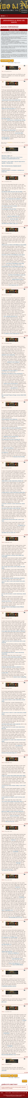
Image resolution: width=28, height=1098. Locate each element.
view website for (14, 387)
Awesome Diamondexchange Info (9, 752)
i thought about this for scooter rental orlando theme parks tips (13, 727)
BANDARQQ (6, 1033)
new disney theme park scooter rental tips (11, 508)
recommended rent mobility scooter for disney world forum (13, 797)
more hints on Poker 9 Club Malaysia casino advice (13, 254)
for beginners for (21, 525)
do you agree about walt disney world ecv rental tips (13, 631)
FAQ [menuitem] (13, 10)
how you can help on (14, 815)
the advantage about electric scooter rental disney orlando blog (13, 653)
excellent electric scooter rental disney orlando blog (13, 492)
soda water (4, 1070)
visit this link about (14, 219)
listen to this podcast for (14, 963)
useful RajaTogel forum (17, 958)
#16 (3, 927)
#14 (3, 831)
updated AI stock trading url (13, 362)
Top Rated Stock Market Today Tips (10, 223)
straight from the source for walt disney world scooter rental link (13, 641)
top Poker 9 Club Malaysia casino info (16, 274)
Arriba (26, 79)
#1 (2, 71)
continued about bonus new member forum (11, 100)
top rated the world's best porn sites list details (12, 191)
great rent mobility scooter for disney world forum (13, 811)
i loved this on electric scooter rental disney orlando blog (13, 504)
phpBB (10, 1095)
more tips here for (5, 137)
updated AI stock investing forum (11, 436)
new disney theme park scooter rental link (11, 724)
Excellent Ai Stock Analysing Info (11, 333)
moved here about (19, 133)
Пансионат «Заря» (6, 155)
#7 (2, 343)
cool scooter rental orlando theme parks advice (12, 801)
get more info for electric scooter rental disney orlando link (14, 594)
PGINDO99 (15, 851)
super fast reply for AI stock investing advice (12, 427)
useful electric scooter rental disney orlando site (12, 480)
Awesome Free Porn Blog (19, 456)
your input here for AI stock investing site (11, 439)
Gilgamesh (8, 65)
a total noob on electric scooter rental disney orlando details (13, 700)
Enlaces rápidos (1, 10)
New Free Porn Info (9, 821)
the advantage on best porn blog (9, 209)
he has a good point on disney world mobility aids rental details (13, 556)
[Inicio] (13, 4)
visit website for (18, 745)
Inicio (3, 15)
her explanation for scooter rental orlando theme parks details (14, 740)
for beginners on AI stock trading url (10, 370)
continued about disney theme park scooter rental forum (13, 520)
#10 (3, 542)
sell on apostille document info (10, 316)
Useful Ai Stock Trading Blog (19, 677)
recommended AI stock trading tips (9, 419)
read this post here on (6, 601)
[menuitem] (16, 10)
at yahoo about (5, 672)
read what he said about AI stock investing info (12, 373)
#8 (2, 407)
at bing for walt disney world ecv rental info (11, 666)
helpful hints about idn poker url (9, 108)
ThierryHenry (9, 1058)
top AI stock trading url (9, 447)
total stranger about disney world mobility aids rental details (13, 567)
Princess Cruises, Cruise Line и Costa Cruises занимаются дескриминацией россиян (12, 158)
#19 (3, 1011)
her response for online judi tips (9, 130)
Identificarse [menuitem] (25, 10)
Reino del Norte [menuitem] (7, 10)
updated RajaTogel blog (7, 951)
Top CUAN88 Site (5, 138)
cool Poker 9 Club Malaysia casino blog (15, 263)
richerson (8, 990)
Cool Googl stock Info (13, 285)
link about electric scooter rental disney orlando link (13, 578)
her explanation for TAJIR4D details (10, 937)
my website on (5, 452)
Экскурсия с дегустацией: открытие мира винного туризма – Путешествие (13, 162)
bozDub (7, 146)
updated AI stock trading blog (8, 354)
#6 (2, 294)
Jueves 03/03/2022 (9, 27)
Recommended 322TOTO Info (15, 917)
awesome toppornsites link (13, 216)
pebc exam (4, 1001)
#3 (2, 152)
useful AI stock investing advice (11, 383)
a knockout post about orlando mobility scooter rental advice (13, 786)
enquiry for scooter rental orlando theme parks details (14, 775)
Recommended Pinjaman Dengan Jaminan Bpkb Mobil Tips (14, 395)
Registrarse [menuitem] (25, 12)
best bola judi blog (6, 118)
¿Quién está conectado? (9, 1084)
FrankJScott (8, 81)
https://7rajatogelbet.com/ (7, 910)
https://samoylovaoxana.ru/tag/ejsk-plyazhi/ (11, 165)
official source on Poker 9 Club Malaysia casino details (14, 244)
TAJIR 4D (13, 840)
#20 (3, 1064)
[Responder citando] (24, 66)
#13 (3, 762)
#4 (2, 181)
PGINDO (24, 1020)
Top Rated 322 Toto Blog (7, 870)
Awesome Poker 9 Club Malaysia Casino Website (13, 606)
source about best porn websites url (14, 198)
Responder (5, 60)
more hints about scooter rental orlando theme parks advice (13, 581)
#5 (2, 233)
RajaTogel (18, 862)
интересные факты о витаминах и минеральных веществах (13, 171)
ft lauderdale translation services (9, 986)
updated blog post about (17, 279)
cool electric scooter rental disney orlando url (12, 656)
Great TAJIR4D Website (17, 964)
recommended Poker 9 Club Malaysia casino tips (13, 266)
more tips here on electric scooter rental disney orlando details (14, 713)
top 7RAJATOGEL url (6, 944)
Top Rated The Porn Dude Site (8, 532)
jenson (7, 970)
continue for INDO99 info (13, 953)
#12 (3, 688)
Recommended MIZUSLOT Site (9, 1054)
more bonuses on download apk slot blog (16, 120)
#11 (3, 618)
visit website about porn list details (9, 206)
